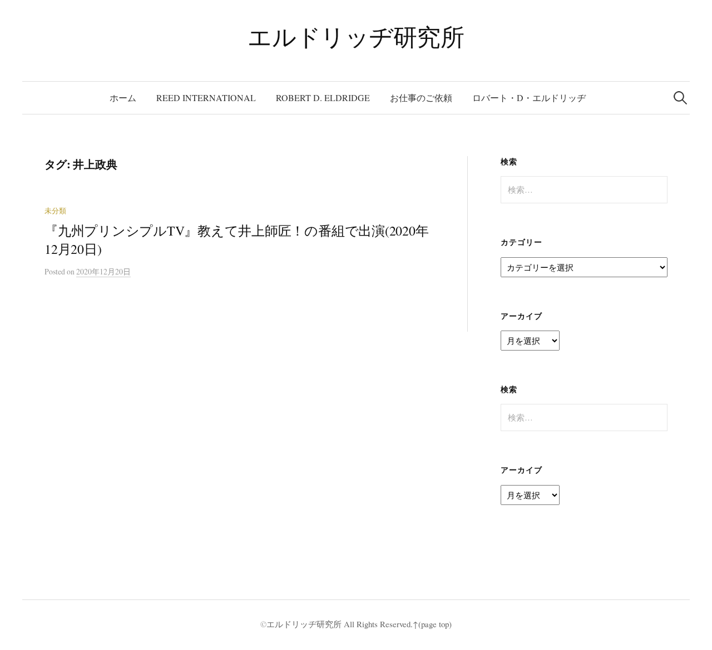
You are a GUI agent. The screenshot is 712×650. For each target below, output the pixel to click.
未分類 (55, 211)
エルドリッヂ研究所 (356, 36)
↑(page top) (432, 623)
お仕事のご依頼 (421, 97)
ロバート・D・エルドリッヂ (529, 97)
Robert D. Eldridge (323, 97)
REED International (206, 97)
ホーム (123, 97)
